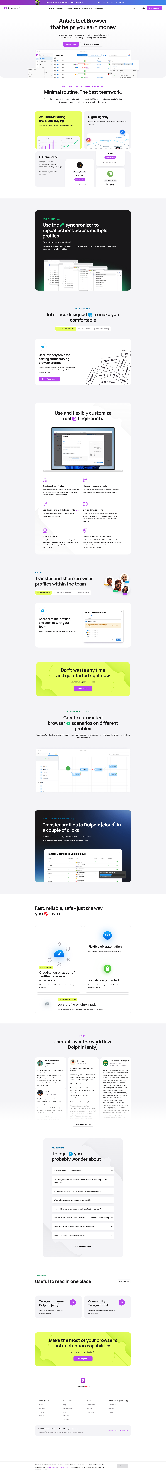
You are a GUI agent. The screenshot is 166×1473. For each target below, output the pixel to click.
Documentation (87, 8)
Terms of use (64, 1467)
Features (69, 8)
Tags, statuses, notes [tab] (67, 329)
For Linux (111, 1412)
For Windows (112, 1404)
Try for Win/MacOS (49, 379)
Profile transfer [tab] (45, 593)
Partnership (91, 1412)
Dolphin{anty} (43, 1400)
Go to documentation (83, 1246)
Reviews (77, 8)
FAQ (64, 1412)
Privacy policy (52, 1467)
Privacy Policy (124, 1430)
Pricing (51, 8)
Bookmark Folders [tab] (83, 593)
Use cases (59, 8)
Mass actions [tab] (85, 329)
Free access (71, 44)
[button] (83, 1170)
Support (65, 1415)
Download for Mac (92, 44)
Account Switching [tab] (102, 329)
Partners (66, 1419)
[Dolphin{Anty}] (12, 8)
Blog (64, 1404)
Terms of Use (112, 1430)
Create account (155, 8)
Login (143, 8)
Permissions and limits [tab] (63, 593)
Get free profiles (83, 1359)
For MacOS (111, 1408)
